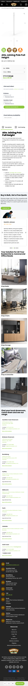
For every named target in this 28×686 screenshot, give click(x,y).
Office (3, 1)
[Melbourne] (3, 621)
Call (7, 593)
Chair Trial (14, 634)
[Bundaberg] (3, 576)
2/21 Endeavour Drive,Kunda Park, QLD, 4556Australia (7, 423)
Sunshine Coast (10, 568)
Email (7, 563)
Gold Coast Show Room (11, 547)
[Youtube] (14, 666)
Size (4, 68)
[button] (25, 23)
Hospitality (24, 1)
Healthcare (16, 1)
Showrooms (14, 638)
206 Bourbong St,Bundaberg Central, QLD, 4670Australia (9, 458)
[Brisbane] (3, 582)
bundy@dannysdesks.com (11, 463)
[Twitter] (10, 666)
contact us (16, 89)
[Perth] (3, 599)
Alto (10, 8)
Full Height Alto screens (15, 172)
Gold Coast (9, 588)
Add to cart (19, 683)
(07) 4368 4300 (10, 462)
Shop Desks (5, 286)
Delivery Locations (14, 641)
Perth (7, 598)
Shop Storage (6, 345)
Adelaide (8, 606)
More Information (7, 431)
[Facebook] (6, 666)
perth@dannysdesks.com (11, 515)
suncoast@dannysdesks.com (12, 429)
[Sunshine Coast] (3, 569)
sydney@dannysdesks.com (12, 479)
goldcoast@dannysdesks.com (12, 550)
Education (9, 1)
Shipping (14, 643)
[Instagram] (21, 666)
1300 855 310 (9, 477)
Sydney (8, 613)
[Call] (3, 594)
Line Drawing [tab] (21, 127)
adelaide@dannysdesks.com (12, 534)
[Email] (3, 564)
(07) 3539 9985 (10, 444)
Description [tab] (8, 127)
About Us (14, 629)
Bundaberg (9, 575)
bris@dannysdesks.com (11, 446)
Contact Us (14, 632)
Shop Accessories (7, 375)
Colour (5, 72)
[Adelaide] (3, 608)
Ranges (7, 8)
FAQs (14, 636)
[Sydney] (3, 614)
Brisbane (8, 581)
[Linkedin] (17, 666)
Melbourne (9, 619)
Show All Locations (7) (11, 107)
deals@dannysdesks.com (12, 565)
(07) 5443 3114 (10, 427)
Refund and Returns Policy (14, 645)
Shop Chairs (5, 316)
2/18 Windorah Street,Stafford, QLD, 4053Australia (7, 441)
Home (2, 8)
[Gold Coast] (3, 589)
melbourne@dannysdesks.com (13, 497)
